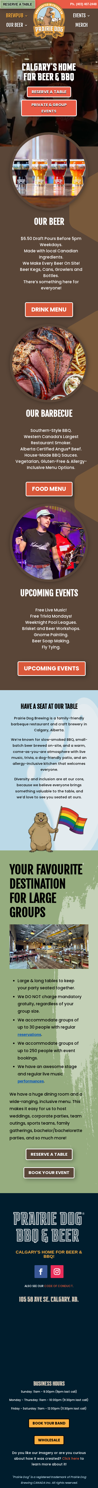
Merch (81, 25)
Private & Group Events (49, 108)
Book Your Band (49, 1423)
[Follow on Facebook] (40, 1271)
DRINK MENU (49, 309)
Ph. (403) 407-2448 (83, 4)
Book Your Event (49, 1173)
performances (31, 1081)
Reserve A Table (49, 1154)
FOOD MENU (49, 489)
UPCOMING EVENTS (51, 668)
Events (79, 16)
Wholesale (49, 1440)
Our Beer (14, 25)
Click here (70, 1458)
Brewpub (14, 16)
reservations (29, 1034)
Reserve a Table (17, 4)
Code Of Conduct (58, 1286)
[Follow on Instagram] (57, 1271)
